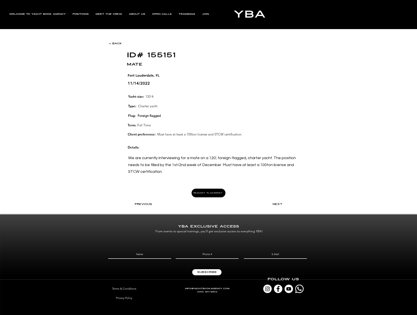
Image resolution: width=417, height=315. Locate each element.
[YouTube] (289, 289)
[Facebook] (278, 289)
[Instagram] (267, 289)
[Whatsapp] (299, 289)
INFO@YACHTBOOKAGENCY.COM (207, 288)
